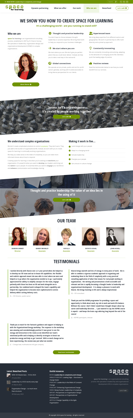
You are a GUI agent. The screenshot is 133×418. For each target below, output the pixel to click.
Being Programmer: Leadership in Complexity (68, 390)
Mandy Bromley (42, 248)
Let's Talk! (123, 390)
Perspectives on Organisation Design (68, 393)
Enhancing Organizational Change (68, 388)
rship (63, 382)
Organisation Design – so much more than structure (24, 390)
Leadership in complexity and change (68, 375)
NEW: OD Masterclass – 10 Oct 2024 (24, 375)
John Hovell (115, 248)
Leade (59, 382)
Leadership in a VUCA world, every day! (25, 382)
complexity (44, 146)
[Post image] (8, 375)
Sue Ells (66, 248)
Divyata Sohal (91, 248)
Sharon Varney (18, 248)
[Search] (115, 1)
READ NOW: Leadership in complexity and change (24, 2)
